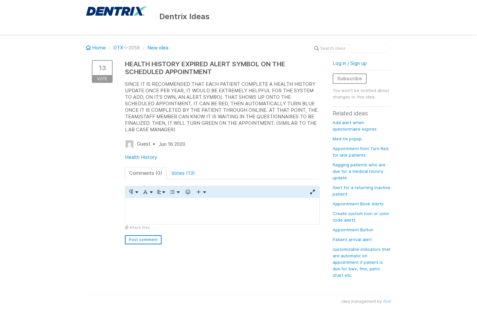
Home (99, 48)
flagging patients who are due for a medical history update (359, 171)
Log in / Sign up (350, 63)
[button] (133, 192)
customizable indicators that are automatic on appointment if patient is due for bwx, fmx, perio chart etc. (361, 262)
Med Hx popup (347, 138)
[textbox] (222, 211)
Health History (141, 157)
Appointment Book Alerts (358, 203)
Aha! (387, 301)
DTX (118, 48)
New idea (157, 48)
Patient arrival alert (352, 239)
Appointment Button (353, 229)
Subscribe (349, 78)
